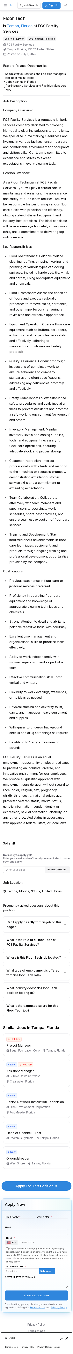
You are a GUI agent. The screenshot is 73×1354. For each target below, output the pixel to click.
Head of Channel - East (23, 1133)
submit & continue (36, 1295)
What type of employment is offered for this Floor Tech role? (33, 972)
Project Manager (18, 1045)
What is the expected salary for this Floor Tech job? (32, 1008)
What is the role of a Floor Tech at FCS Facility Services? (31, 942)
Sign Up (53, 5)
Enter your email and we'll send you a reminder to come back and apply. (36, 858)
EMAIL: (8, 1227)
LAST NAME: (43, 1216)
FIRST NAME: (12, 1216)
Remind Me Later (57, 869)
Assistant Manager (20, 1071)
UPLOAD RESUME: (29, 1268)
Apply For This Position (34, 1186)
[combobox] (11, 1242)
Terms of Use (37, 1307)
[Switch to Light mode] (65, 5)
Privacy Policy (59, 1307)
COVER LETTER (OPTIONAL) (20, 1277)
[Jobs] (10, 5)
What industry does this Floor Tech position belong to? (31, 990)
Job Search (31, 5)
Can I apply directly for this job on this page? (33, 924)
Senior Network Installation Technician (35, 1102)
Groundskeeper (18, 1158)
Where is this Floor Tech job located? (33, 957)
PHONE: (9, 1240)
